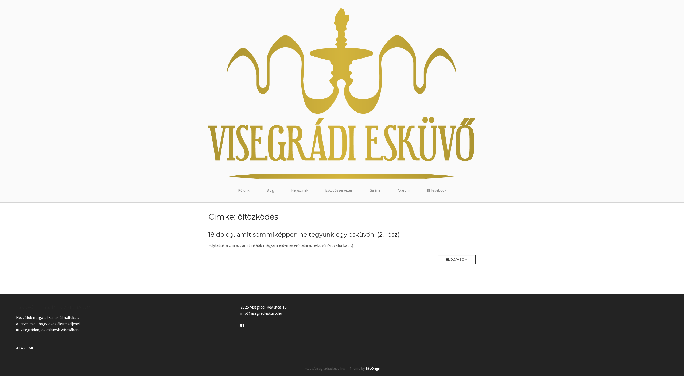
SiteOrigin (373, 369)
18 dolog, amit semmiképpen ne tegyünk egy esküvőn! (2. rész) (304, 234)
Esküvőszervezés (338, 190)
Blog (270, 190)
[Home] (342, 93)
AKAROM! (24, 348)
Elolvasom (456, 259)
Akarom (404, 190)
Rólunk (243, 190)
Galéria (375, 190)
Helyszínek (299, 190)
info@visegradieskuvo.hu (261, 313)
